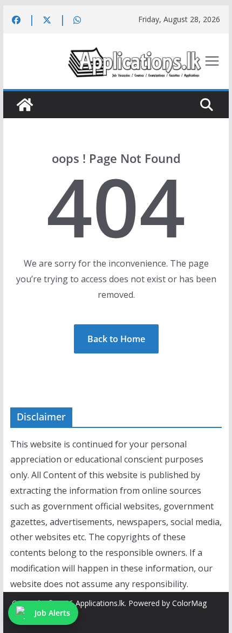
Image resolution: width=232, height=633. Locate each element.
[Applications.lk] (24, 104)
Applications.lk (100, 603)
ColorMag (189, 603)
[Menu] (212, 61)
